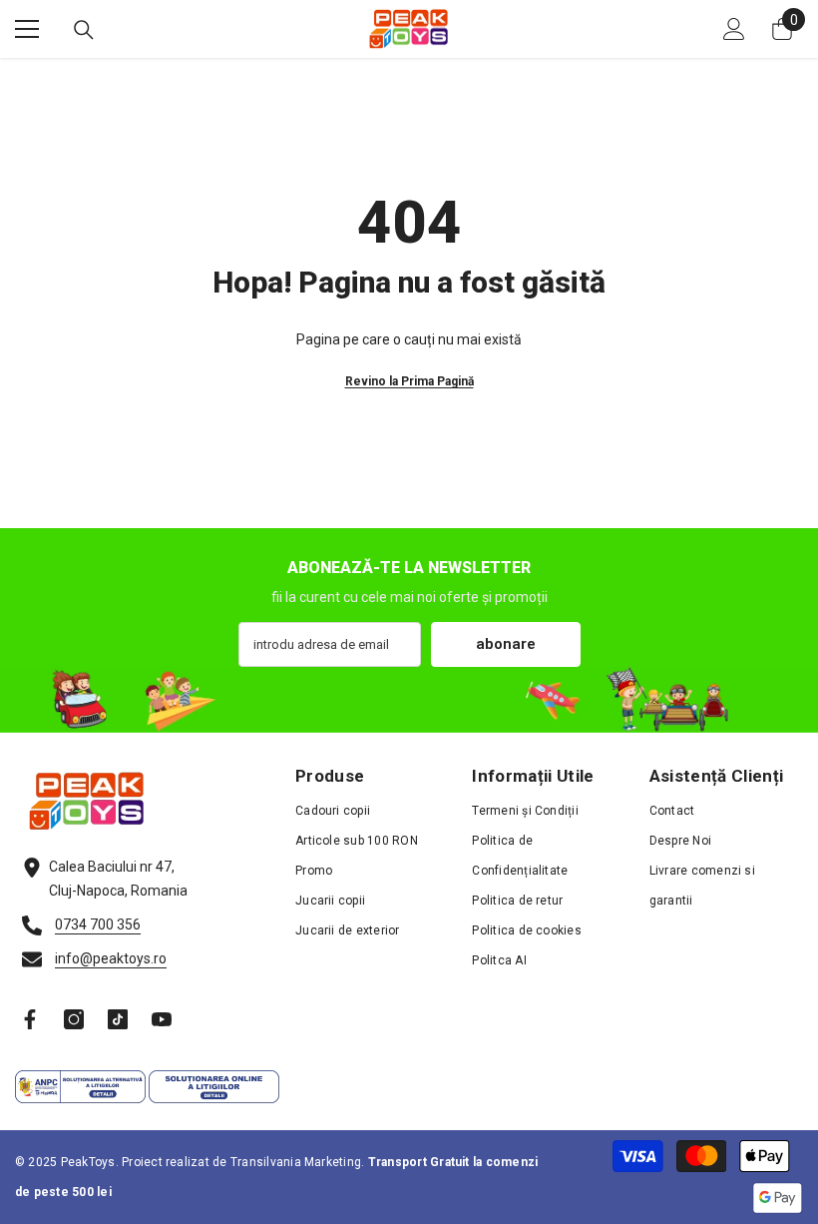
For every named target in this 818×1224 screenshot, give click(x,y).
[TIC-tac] (118, 1019)
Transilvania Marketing (295, 1162)
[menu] (27, 29)
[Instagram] (74, 1019)
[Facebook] (30, 1019)
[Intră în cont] (734, 29)
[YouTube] (162, 1019)
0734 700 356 (98, 924)
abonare (506, 644)
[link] (409, 699)
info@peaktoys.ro (111, 958)
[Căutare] (84, 30)
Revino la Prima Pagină (409, 381)
